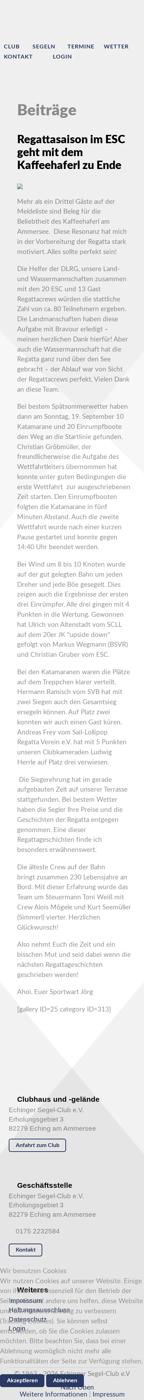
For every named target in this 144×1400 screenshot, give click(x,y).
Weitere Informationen (53, 1394)
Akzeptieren (22, 1380)
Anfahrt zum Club (37, 1145)
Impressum (109, 1394)
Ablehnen (65, 1380)
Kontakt (26, 1250)
